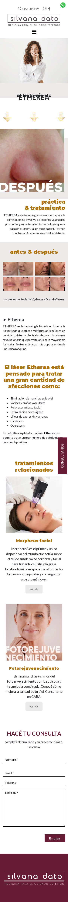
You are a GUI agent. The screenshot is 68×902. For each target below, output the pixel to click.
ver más (34, 589)
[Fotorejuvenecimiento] (34, 632)
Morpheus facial (34, 540)
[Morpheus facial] (34, 505)
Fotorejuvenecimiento (34, 668)
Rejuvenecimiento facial (25, 407)
